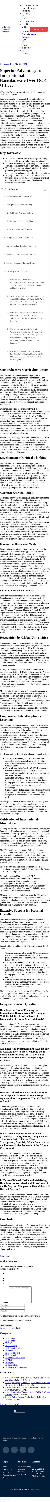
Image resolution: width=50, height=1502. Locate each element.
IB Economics (11, 1350)
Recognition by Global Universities (19, 237)
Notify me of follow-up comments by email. (21, 1316)
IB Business (10, 1341)
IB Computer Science (14, 1348)
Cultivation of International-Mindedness (21, 254)
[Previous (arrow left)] (1, 1501)
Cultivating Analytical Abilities (21, 213)
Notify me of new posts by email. (17, 1321)
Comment (4, 1302)
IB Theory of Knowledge (16, 1367)
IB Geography (11, 1355)
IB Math (8, 1360)
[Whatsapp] (31, 1450)
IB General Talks (7, 64)
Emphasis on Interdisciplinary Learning (21, 246)
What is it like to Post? (9, 1269)
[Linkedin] (22, 1450)
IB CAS (8, 1343)
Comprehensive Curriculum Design (19, 196)
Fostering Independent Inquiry (21, 229)
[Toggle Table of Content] (44, 190)
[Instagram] (14, 1450)
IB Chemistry (11, 1345)
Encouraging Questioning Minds (22, 221)
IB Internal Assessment (15, 1358)
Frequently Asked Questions (16, 271)
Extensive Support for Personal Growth (21, 263)
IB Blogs (25, 51)
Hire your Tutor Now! (9, 1404)
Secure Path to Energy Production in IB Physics (25, 1397)
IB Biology (10, 1338)
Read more (4, 1256)
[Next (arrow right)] (4, 1501)
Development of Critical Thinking (19, 205)
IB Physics (9, 1362)
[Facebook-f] (6, 1450)
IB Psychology (11, 1365)
